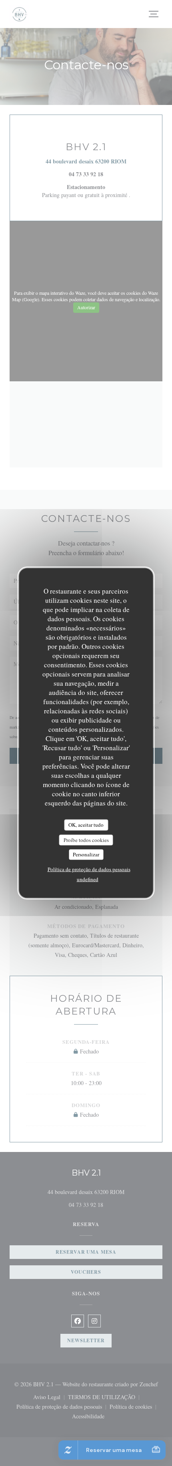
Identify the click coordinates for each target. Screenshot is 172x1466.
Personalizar (86, 854)
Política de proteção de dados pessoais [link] (89, 868)
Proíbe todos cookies (86, 839)
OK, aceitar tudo (86, 824)
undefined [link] (87, 878)
